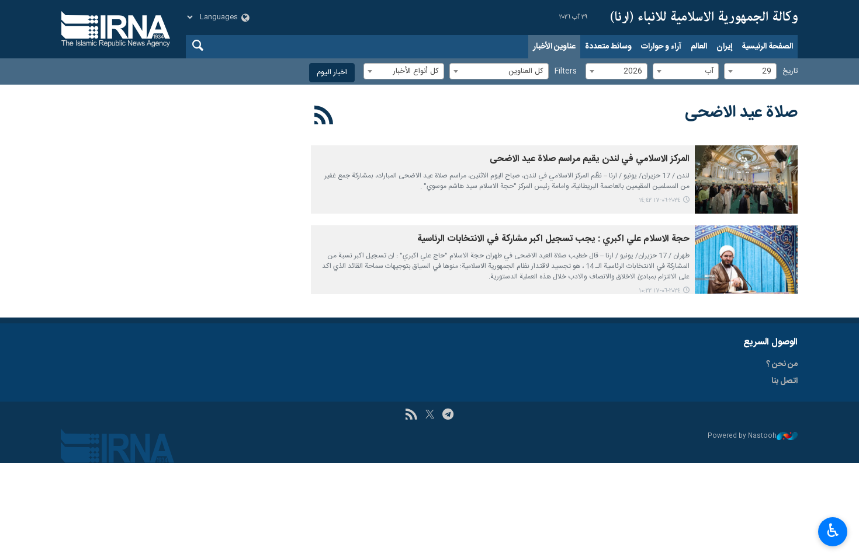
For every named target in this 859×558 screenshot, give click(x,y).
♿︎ (833, 530)
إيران (724, 47)
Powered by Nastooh (742, 436)
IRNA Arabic (704, 17)
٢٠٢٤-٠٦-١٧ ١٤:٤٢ (659, 200)
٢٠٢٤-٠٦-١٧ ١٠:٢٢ (659, 291)
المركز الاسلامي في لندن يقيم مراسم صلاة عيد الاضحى (590, 159)
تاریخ (790, 71)
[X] (430, 415)
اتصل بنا (784, 381)
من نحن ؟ (782, 364)
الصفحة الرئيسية (767, 47)
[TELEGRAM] (448, 415)
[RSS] (324, 117)
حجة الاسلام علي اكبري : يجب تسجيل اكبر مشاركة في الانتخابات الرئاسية (553, 239)
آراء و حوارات (661, 47)
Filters (566, 71)
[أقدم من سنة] (746, 179)
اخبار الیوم (332, 73)
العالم (699, 47)
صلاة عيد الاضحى (741, 112)
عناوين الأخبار (554, 47)
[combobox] (750, 71)
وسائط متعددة (608, 47)
